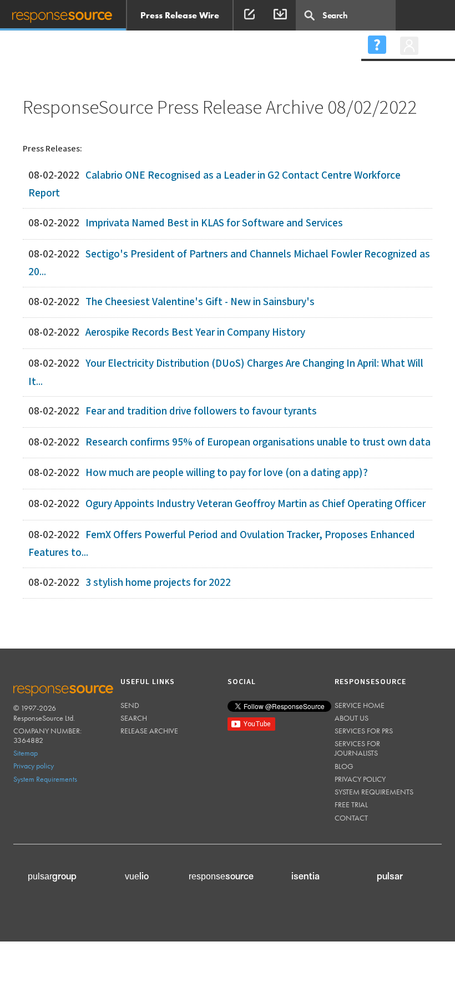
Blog (344, 766)
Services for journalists (357, 748)
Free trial (351, 804)
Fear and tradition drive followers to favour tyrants (201, 411)
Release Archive (149, 731)
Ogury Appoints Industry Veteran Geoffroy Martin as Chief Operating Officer (255, 504)
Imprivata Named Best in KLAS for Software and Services (214, 223)
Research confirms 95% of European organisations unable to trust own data (258, 442)
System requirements (374, 792)
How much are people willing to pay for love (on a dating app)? (226, 473)
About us (351, 718)
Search (133, 718)
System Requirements (45, 779)
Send (129, 705)
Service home (360, 705)
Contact (351, 818)
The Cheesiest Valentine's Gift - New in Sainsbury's (200, 302)
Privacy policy (33, 766)
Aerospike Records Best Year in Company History (195, 333)
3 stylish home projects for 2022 (158, 583)
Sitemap (25, 753)
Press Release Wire (179, 15)
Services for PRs (364, 731)
